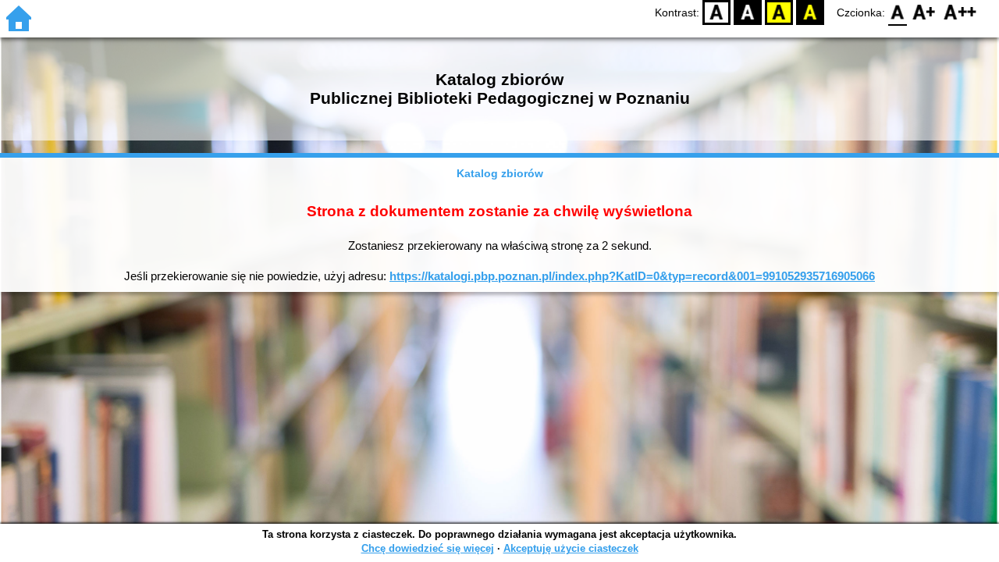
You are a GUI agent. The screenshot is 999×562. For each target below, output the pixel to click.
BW (748, 12)
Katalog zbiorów (500, 173)
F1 (924, 12)
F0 (898, 12)
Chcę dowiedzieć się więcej (427, 548)
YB (778, 12)
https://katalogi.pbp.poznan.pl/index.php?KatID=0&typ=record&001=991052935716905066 (632, 276)
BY (810, 12)
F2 (960, 12)
